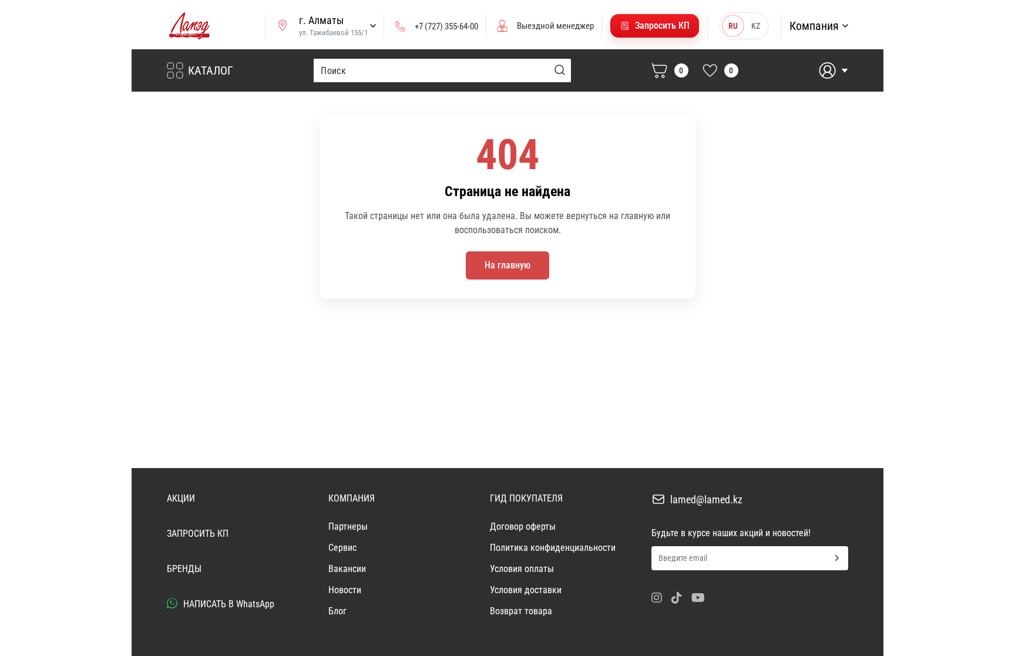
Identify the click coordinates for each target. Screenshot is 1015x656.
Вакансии (347, 568)
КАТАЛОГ (210, 70)
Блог (337, 611)
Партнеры (348, 526)
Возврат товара (521, 611)
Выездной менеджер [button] (555, 26)
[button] (654, 26)
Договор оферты (523, 526)
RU (733, 26)
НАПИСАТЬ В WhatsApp (227, 604)
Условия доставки (526, 590)
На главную (507, 265)
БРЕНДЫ (184, 568)
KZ (755, 26)
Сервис (342, 547)
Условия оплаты (522, 568)
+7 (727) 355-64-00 (446, 26)
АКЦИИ (181, 498)
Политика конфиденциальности (553, 547)
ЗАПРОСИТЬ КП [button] (197, 533)
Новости (344, 590)
